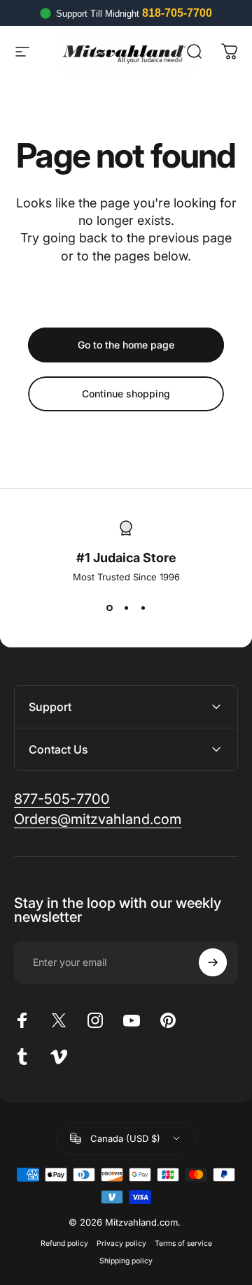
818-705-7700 (177, 13)
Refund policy (64, 1243)
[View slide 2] (126, 607)
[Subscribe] (213, 962)
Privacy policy (121, 1243)
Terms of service (183, 1243)
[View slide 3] (142, 607)
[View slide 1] (109, 607)
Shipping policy (126, 1260)
